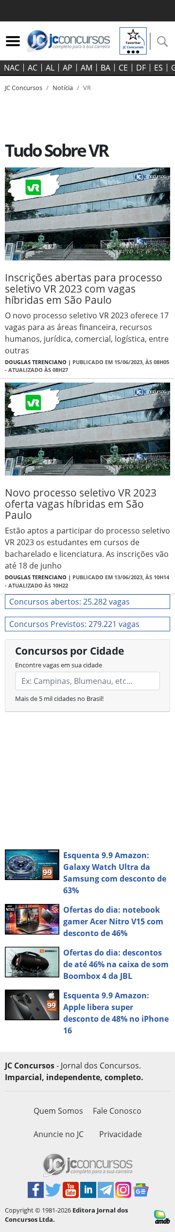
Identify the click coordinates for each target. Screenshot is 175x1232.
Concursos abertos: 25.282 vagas (69, 601)
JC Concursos (23, 87)
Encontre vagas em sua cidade (58, 665)
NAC (11, 68)
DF (141, 68)
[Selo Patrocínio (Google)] (133, 40)
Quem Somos (58, 1110)
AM (86, 68)
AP (67, 68)
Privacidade (120, 1134)
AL (50, 68)
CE (123, 68)
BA (105, 68)
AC (32, 68)
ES (158, 68)
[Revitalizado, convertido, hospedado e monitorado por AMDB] (162, 1216)
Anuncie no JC (59, 1134)
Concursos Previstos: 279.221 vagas (74, 624)
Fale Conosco (117, 1110)
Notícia (62, 87)
